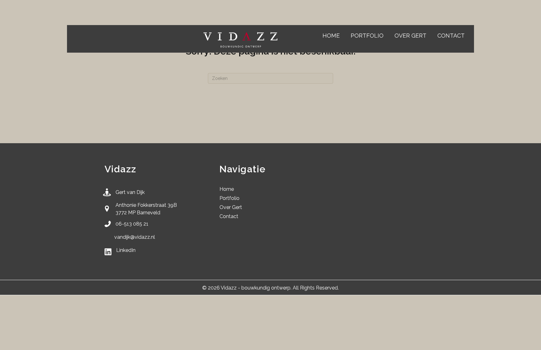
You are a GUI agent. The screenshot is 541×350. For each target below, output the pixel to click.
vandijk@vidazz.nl (134, 237)
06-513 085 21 (132, 224)
